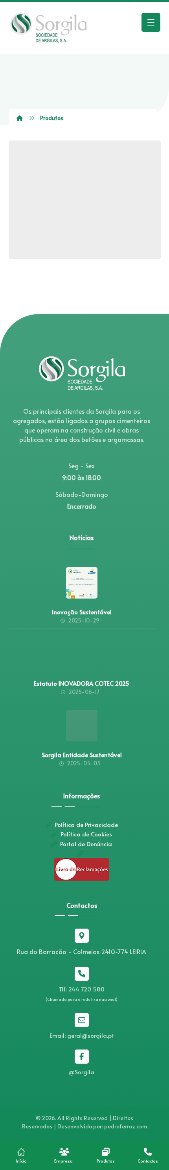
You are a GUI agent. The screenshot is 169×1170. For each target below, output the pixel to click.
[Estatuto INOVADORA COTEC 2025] (81, 654)
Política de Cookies (86, 834)
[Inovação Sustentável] (81, 583)
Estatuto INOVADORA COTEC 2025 (81, 683)
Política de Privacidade (86, 824)
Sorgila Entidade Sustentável (82, 754)
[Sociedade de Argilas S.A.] (48, 28)
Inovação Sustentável (82, 612)
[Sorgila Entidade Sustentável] (81, 725)
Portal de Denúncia (86, 844)
